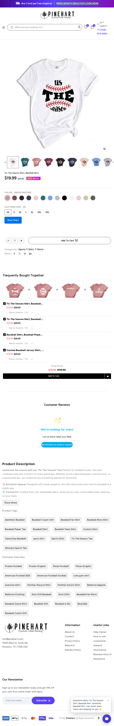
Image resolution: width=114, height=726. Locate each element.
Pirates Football (13, 566)
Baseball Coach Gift (43, 519)
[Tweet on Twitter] (19, 253)
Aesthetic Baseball (15, 519)
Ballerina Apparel (96, 585)
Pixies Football (61, 566)
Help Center (99, 632)
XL (32, 212)
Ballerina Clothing (14, 594)
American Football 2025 (17, 575)
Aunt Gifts (63, 594)
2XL (39, 212)
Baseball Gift (41, 603)
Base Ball (82, 603)
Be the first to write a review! (57, 444)
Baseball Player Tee (15, 529)
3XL (47, 212)
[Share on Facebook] (14, 253)
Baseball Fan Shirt (70, 519)
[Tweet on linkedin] (30, 253)
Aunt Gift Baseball (41, 594)
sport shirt (38, 538)
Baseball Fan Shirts (87, 594)
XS (8, 212)
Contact (69, 636)
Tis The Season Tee (81, 538)
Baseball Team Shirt (65, 529)
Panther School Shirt (69, 585)
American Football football (51, 575)
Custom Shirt (90, 529)
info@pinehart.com (12, 639)
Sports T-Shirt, (27, 249)
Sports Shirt (58, 538)
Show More (10, 502)
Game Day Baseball (15, 538)
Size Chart (13, 220)
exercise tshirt (12, 585)
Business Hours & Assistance (102, 656)
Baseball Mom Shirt (97, 519)
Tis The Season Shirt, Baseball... (25, 303)
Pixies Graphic (83, 566)
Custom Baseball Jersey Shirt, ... (25, 350)
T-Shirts (39, 249)
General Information (99, 647)
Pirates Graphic (37, 566)
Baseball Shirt (40, 529)
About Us (70, 632)
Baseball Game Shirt (16, 603)
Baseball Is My (62, 603)
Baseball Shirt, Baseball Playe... (25, 334)
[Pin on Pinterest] (25, 253)
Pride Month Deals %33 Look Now (77, 3)
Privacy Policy (72, 640)
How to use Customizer (99, 638)
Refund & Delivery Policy (73, 647)
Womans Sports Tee (16, 548)
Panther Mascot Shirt (38, 585)
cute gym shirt (81, 575)
